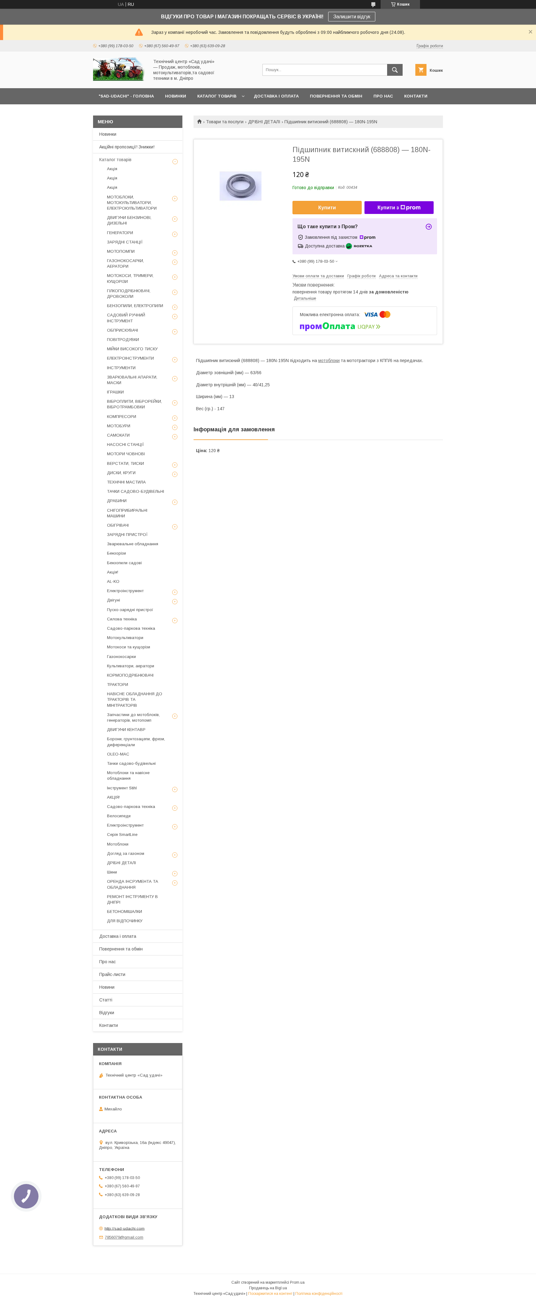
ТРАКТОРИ (117, 684)
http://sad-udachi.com (125, 1228)
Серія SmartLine (122, 834)
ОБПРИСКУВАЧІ (122, 330)
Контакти (108, 1025)
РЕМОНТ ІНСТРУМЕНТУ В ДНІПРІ (132, 899)
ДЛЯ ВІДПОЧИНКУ (124, 921)
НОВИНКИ (175, 96)
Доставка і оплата (117, 936)
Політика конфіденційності (318, 1293)
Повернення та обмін (121, 948)
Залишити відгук (351, 16)
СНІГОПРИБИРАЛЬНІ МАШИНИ (127, 513)
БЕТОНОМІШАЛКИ (124, 911)
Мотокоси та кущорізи (128, 647)
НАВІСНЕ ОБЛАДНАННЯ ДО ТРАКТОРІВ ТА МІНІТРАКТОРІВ (134, 699)
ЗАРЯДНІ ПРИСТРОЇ (127, 534)
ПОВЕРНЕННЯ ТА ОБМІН (336, 96)
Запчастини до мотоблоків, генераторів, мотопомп (133, 717)
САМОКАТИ (118, 435)
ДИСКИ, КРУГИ (121, 472)
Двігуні (113, 600)
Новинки (107, 134)
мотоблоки (329, 360)
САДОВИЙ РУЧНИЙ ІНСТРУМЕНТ (126, 318)
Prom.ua (297, 1282)
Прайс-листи (112, 974)
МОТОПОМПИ (121, 251)
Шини (112, 872)
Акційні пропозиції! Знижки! (126, 146)
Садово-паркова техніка (131, 628)
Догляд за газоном (125, 853)
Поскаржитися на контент (270, 1293)
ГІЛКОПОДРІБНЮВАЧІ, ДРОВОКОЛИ (128, 293)
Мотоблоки (117, 844)
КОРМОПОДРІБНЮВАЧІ (130, 675)
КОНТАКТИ (415, 96)
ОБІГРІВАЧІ (118, 525)
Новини (106, 987)
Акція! (112, 572)
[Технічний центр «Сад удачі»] (119, 80)
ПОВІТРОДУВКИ (123, 339)
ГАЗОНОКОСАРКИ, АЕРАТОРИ (125, 263)
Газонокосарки (121, 656)
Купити (327, 207)
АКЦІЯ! (113, 797)
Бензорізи (116, 553)
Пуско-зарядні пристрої (130, 609)
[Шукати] (395, 70)
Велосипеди (119, 816)
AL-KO (113, 581)
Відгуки (106, 1012)
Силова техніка (122, 619)
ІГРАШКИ (115, 392)
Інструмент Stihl (122, 788)
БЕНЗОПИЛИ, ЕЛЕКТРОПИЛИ (135, 305)
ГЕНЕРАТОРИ (120, 232)
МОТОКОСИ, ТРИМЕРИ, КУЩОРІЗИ (130, 278)
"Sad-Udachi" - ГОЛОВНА (126, 96)
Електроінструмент (125, 590)
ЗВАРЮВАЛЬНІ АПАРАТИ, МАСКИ (132, 380)
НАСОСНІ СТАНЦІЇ (125, 444)
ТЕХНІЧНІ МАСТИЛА (126, 482)
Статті (105, 999)
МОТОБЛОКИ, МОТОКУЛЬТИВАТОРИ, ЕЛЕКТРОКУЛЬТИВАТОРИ (132, 203)
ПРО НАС (383, 96)
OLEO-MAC (118, 754)
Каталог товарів (115, 159)
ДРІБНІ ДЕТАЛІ (264, 121)
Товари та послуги (224, 121)
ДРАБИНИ (117, 500)
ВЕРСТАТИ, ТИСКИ (125, 463)
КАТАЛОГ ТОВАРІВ (216, 96)
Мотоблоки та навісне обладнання (128, 775)
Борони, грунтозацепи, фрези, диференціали (136, 742)
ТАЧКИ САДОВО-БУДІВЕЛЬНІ (135, 491)
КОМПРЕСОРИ (121, 416)
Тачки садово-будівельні (131, 763)
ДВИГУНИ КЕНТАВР (126, 729)
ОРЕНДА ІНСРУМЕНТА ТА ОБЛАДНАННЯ (132, 884)
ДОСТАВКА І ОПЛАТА (276, 96)
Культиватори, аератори (130, 666)
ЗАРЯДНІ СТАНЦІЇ (125, 242)
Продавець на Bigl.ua (268, 1288)
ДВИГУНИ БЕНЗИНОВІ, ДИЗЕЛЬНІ (129, 220)
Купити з (388, 207)
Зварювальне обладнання (132, 544)
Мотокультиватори (125, 637)
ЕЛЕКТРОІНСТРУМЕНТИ (130, 358)
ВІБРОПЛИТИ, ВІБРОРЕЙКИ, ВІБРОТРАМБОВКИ (134, 404)
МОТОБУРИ (118, 426)
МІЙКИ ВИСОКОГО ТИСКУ (132, 349)
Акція (112, 168)
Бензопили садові (124, 562)
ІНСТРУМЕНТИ (121, 367)
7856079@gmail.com (124, 1237)
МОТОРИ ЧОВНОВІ (126, 453)
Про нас (107, 961)
